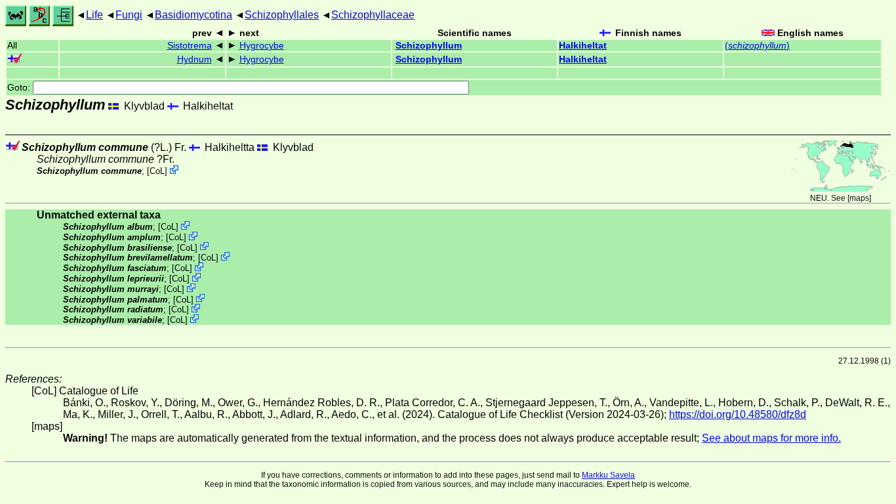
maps (859, 198)
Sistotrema (189, 46)
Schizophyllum (429, 46)
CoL (157, 171)
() (757, 46)
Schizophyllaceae (373, 14)
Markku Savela (608, 475)
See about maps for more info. (771, 438)
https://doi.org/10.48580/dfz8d (737, 414)
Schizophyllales (282, 14)
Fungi (128, 14)
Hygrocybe (261, 46)
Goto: (20, 88)
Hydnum (194, 59)
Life (94, 14)
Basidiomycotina (193, 14)
